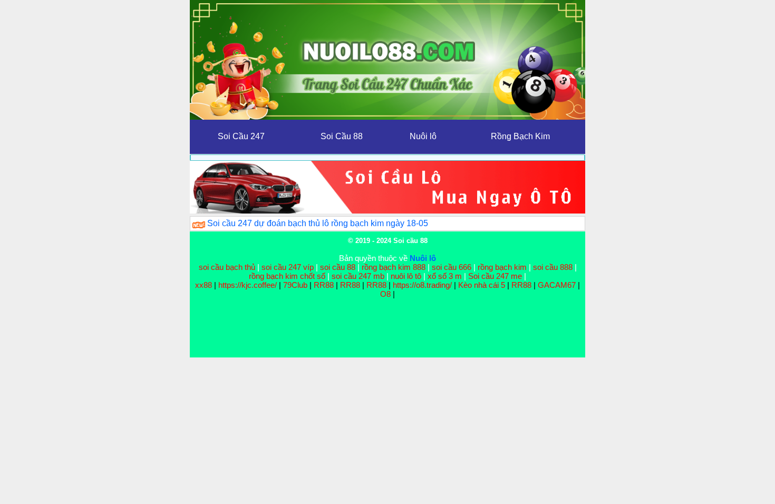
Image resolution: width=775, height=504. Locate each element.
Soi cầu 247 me (495, 276)
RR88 (324, 284)
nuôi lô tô (406, 276)
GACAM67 (557, 284)
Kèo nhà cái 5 (481, 284)
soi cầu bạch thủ (227, 267)
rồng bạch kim (502, 267)
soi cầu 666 (451, 267)
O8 (385, 293)
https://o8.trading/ (422, 284)
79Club (295, 284)
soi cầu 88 (337, 267)
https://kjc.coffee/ (247, 284)
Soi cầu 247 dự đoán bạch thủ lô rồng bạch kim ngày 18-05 (317, 223)
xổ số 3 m (445, 276)
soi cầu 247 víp (287, 267)
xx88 (204, 284)
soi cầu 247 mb (358, 276)
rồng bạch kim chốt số (287, 276)
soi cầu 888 (553, 267)
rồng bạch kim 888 (393, 267)
